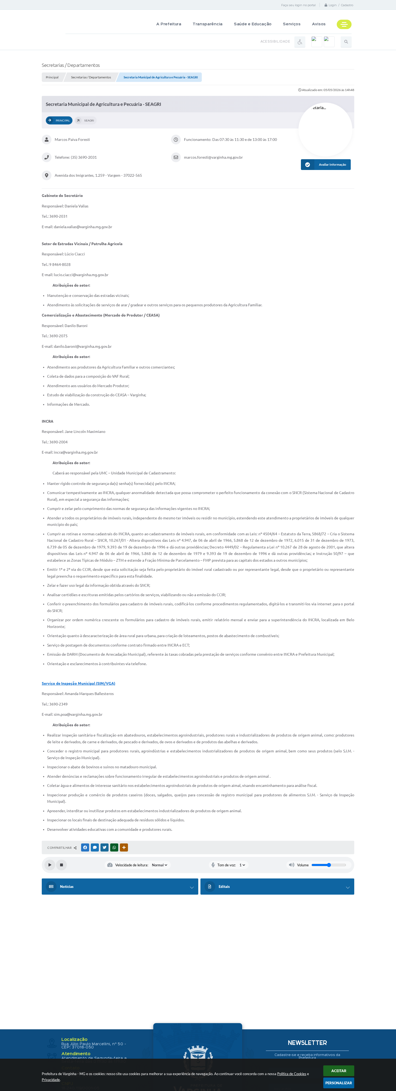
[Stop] (61, 865)
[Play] (49, 865)
